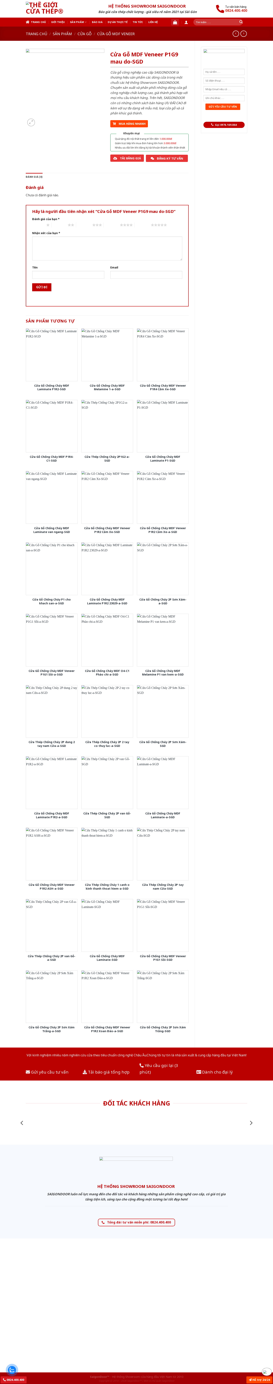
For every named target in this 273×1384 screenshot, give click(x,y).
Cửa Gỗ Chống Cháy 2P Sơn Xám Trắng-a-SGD (52, 1029)
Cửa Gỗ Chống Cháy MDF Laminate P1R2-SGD (51, 387)
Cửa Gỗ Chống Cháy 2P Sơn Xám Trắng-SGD (163, 1029)
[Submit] (241, 22)
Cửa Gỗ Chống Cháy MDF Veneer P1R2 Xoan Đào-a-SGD (107, 1029)
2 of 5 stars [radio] (60, 225)
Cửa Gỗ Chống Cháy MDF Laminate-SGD (107, 958)
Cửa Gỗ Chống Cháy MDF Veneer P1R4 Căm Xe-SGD (163, 387)
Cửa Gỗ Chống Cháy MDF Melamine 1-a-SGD (107, 387)
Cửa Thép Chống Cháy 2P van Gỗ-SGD (107, 815)
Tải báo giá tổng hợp (108, 1072)
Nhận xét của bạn (46, 233)
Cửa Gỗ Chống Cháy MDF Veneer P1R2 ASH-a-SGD (52, 886)
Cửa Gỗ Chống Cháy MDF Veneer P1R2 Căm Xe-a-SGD (163, 530)
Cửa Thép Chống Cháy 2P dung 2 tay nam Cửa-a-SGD (52, 744)
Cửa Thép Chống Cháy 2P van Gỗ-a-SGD (51, 958)
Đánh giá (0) (34, 176)
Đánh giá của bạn (46, 219)
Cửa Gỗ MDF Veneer (116, 33)
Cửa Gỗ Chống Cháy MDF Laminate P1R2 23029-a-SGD (107, 601)
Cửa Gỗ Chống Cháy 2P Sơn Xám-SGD (162, 744)
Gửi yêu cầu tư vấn (49, 1072)
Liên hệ (153, 22)
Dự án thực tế (117, 22)
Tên (35, 267)
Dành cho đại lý (217, 1072)
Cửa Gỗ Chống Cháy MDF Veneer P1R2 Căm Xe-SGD (107, 530)
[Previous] (22, 1123)
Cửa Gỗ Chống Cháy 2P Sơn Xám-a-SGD (162, 601)
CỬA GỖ (85, 33)
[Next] (250, 1123)
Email (114, 267)
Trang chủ (38, 22)
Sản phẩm (77, 22)
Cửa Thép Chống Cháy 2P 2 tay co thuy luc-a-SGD (107, 744)
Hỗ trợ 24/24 (261, 1380)
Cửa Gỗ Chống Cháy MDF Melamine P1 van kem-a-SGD (163, 673)
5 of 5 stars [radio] (143, 225)
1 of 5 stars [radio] (38, 225)
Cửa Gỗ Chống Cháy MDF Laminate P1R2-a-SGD (51, 815)
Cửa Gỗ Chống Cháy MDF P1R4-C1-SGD (52, 458)
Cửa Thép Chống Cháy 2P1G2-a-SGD (107, 458)
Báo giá (97, 22)
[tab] (34, 177)
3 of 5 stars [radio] (84, 225)
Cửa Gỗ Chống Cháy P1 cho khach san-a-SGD (51, 601)
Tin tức (138, 22)
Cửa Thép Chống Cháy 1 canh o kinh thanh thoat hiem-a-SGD (107, 886)
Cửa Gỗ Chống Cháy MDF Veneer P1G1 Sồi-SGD (163, 958)
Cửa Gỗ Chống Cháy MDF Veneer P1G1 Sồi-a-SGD (52, 673)
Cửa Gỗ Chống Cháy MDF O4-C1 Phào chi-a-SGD (107, 673)
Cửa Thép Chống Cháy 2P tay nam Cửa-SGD (162, 886)
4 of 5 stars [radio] (112, 225)
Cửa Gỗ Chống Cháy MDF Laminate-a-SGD (162, 815)
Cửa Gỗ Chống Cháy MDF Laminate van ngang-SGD (51, 530)
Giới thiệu (58, 22)
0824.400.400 (15, 1380)
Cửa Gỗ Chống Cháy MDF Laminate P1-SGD (162, 458)
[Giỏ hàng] (175, 22)
